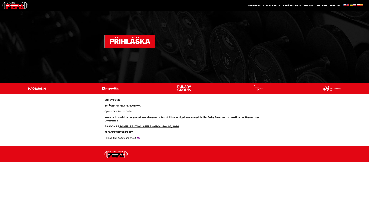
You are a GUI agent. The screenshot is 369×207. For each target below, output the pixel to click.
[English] (348, 5)
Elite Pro (272, 5)
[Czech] (344, 5)
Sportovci (255, 5)
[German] (351, 5)
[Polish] (354, 5)
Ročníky (309, 5)
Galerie (322, 5)
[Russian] (358, 5)
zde (139, 137)
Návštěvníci (291, 5)
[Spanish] (361, 5)
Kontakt (336, 5)
